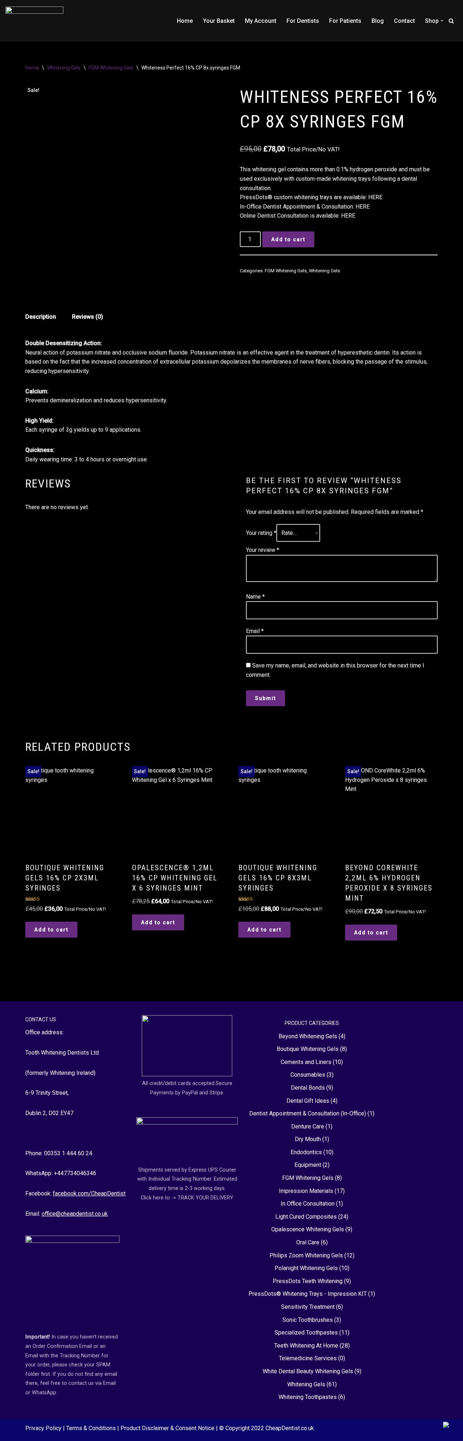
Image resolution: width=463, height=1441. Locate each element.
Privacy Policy (44, 1428)
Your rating (261, 532)
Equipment (307, 1164)
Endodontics (306, 1152)
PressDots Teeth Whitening (308, 1281)
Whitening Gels (64, 68)
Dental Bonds (308, 1087)
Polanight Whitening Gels (306, 1268)
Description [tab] (40, 316)
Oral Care (307, 1242)
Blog (377, 20)
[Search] (451, 21)
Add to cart (288, 239)
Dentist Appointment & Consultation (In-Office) (307, 1113)
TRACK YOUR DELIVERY (205, 1198)
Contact (404, 20)
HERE (375, 197)
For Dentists (302, 20)
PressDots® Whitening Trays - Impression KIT (308, 1293)
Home (185, 20)
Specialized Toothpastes (306, 1332)
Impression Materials (306, 1190)
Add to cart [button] (51, 930)
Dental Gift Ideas (307, 1100)
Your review (262, 549)
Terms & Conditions (91, 1428)
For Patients (345, 20)
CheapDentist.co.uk (290, 1428)
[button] (442, 20)
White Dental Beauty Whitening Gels (308, 1371)
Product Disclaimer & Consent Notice (168, 1428)
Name (255, 596)
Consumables (307, 1074)
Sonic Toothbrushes (308, 1319)
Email (255, 631)
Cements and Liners (306, 1062)
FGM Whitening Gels (111, 68)
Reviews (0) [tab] (87, 316)
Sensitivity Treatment (308, 1306)
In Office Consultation (308, 1203)
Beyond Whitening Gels (308, 1036)
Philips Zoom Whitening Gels (306, 1255)
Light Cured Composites (306, 1216)
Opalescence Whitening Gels (307, 1229)
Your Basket (219, 20)
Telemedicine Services (308, 1358)
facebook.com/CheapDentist (89, 1193)
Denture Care (307, 1126)
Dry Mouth (308, 1139)
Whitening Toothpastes (308, 1397)
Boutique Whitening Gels (308, 1049)
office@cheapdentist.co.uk (75, 1213)
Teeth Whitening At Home (306, 1345)
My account (260, 20)
